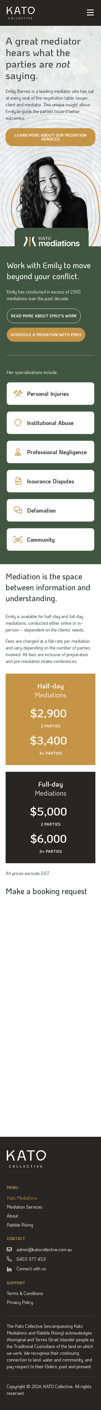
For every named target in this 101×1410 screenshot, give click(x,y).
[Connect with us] (9, 1269)
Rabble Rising (20, 1225)
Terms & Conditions (25, 1293)
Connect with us (31, 1268)
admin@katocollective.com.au (44, 1249)
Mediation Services (24, 1207)
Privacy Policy (20, 1302)
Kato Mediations (22, 1198)
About (12, 1216)
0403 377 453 (31, 1259)
